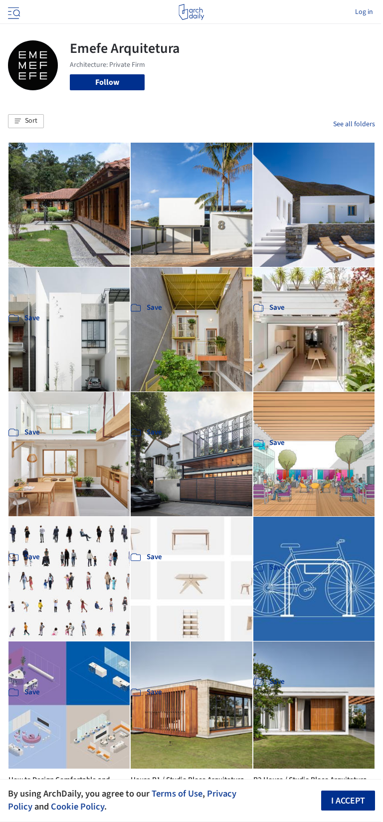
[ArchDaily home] (191, 12)
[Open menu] (13, 12)
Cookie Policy (77, 806)
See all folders (354, 124)
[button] (26, 121)
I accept (348, 801)
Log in (364, 11)
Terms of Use (177, 793)
